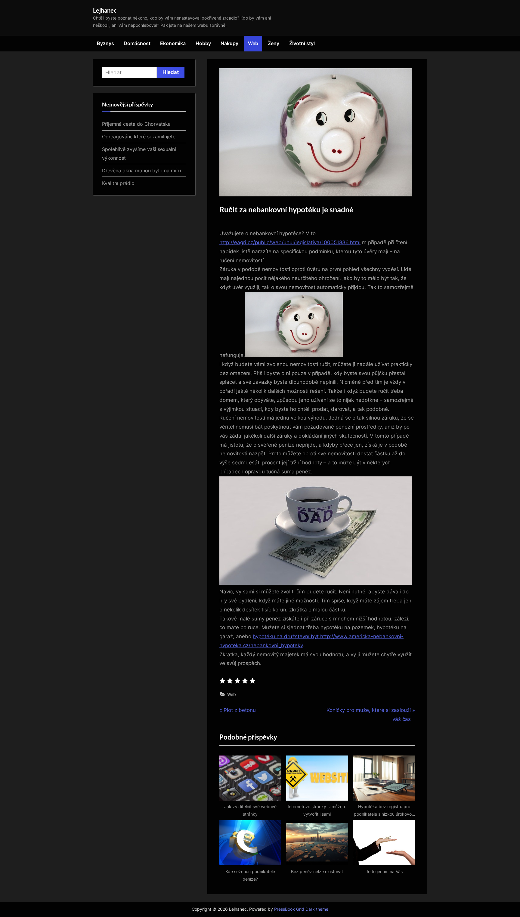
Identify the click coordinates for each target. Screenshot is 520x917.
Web (253, 43)
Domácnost (137, 43)
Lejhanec (105, 10)
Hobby (203, 43)
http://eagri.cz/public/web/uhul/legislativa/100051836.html (290, 242)
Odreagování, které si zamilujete (138, 137)
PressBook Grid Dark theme (301, 909)
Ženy (273, 43)
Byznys (105, 43)
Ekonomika (173, 43)
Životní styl (302, 43)
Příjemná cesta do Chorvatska (136, 124)
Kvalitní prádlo (118, 183)
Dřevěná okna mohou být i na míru (141, 171)
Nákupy (229, 43)
